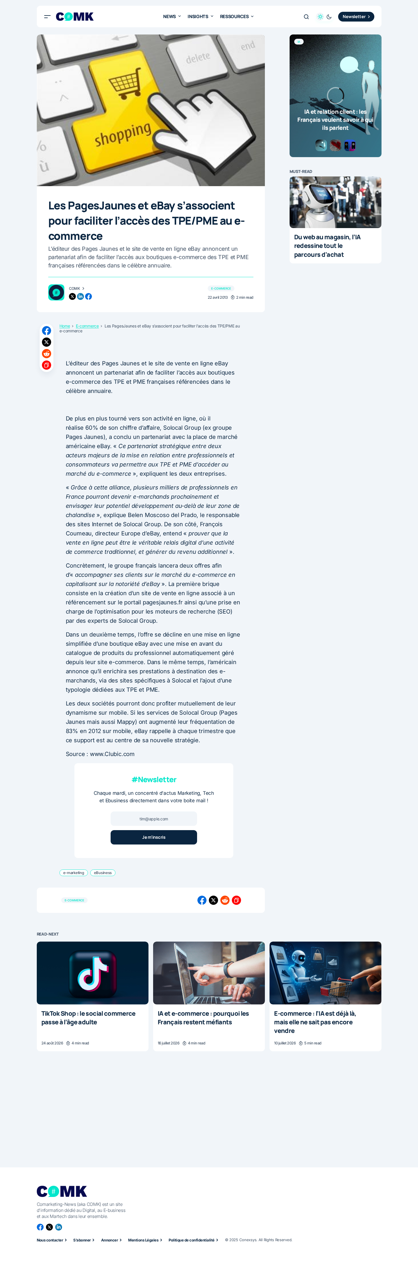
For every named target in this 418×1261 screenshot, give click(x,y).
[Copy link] (46, 365)
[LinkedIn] (58, 1227)
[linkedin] (80, 296)
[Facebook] (40, 1227)
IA (299, 41)
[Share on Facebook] (46, 330)
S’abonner (81, 1240)
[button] (47, 17)
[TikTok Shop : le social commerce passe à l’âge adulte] (93, 973)
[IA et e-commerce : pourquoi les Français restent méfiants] (209, 973)
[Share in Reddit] (46, 353)
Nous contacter (50, 1240)
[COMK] (56, 292)
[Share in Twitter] (46, 342)
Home (64, 326)
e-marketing (73, 872)
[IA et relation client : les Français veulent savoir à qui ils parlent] (336, 95)
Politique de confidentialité (191, 1240)
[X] (49, 1227)
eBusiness (103, 872)
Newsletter (354, 17)
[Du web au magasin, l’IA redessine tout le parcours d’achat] (336, 202)
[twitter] (72, 296)
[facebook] (88, 296)
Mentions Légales (143, 1240)
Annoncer (109, 1240)
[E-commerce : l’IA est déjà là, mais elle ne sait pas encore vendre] (325, 973)
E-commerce (221, 288)
